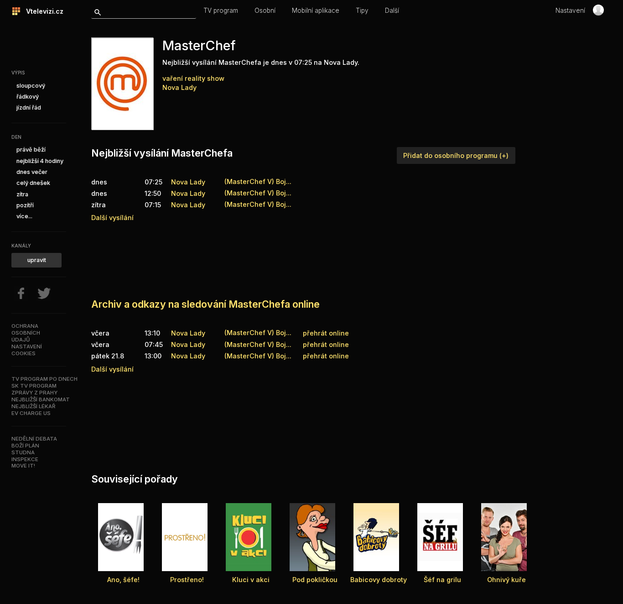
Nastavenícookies (26, 350)
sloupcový (30, 85)
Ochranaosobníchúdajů (25, 333)
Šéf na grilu (442, 579)
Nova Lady (179, 87)
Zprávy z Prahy (34, 392)
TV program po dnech (44, 379)
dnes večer (31, 171)
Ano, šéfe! (123, 579)
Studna (23, 452)
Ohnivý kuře (506, 579)
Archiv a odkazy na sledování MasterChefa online (205, 304)
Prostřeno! (187, 579)
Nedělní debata (34, 439)
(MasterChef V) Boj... (257, 332)
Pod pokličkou (314, 579)
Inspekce (24, 459)
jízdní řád (28, 107)
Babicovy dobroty (378, 579)
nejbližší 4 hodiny (39, 161)
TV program (220, 10)
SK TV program (34, 386)
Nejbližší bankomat (40, 399)
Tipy (362, 10)
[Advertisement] (257, 257)
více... (24, 216)
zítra (22, 194)
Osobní (264, 10)
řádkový (27, 96)
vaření (172, 78)
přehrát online (326, 333)
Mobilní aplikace (315, 10)
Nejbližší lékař (33, 406)
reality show (204, 78)
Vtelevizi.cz (42, 11)
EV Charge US (31, 413)
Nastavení (570, 10)
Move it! (23, 465)
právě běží (31, 149)
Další (392, 10)
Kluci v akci (251, 579)
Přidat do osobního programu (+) (456, 155)
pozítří (25, 205)
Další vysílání (112, 217)
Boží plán (25, 445)
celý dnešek (33, 182)
